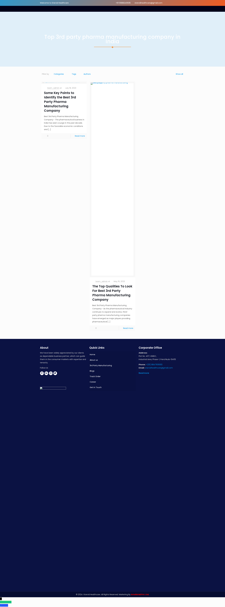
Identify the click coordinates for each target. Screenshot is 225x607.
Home (92, 354)
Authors (87, 74)
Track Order (95, 376)
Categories (59, 74)
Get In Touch (96, 387)
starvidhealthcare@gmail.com (148, 3)
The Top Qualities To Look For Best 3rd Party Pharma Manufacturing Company (112, 293)
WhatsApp (6, 602)
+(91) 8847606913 (154, 364)
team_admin (53, 88)
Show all (179, 74)
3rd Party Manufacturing (101, 365)
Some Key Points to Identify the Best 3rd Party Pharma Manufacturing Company (60, 102)
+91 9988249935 (123, 3)
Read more (80, 136)
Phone (5, 605)
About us (94, 360)
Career (93, 382)
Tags (74, 74)
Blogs (92, 371)
